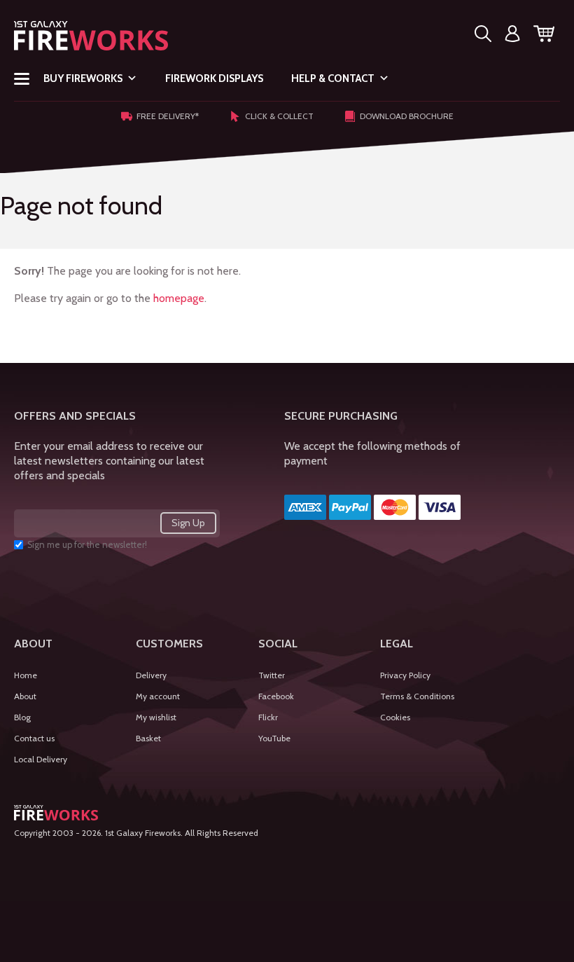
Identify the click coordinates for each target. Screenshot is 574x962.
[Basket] (543, 36)
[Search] (483, 36)
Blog (22, 717)
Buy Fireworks (82, 78)
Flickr (268, 717)
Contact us (34, 738)
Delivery (151, 675)
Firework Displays (214, 78)
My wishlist (156, 717)
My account (158, 696)
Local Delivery (40, 759)
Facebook (276, 696)
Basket (148, 738)
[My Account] (512, 36)
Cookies (395, 717)
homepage (178, 298)
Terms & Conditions (417, 696)
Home (25, 675)
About (25, 696)
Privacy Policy (405, 675)
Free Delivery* (167, 116)
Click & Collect (279, 116)
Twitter (271, 675)
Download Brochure (407, 116)
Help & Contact (332, 78)
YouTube (274, 738)
